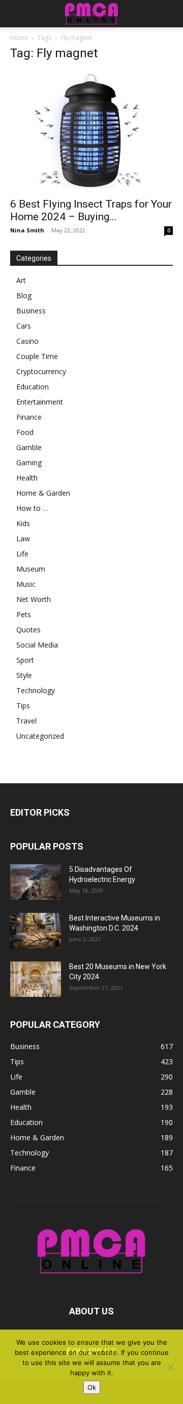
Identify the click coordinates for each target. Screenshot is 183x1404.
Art (21, 280)
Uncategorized (40, 736)
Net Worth (33, 599)
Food (25, 432)
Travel (26, 721)
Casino (27, 341)
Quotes (28, 629)
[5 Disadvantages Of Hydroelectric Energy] (35, 882)
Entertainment (39, 402)
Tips (23, 705)
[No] (170, 1367)
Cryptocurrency (41, 371)
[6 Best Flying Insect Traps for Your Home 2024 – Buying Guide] (91, 131)
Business (31, 310)
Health (27, 478)
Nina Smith (27, 230)
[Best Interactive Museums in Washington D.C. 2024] (35, 930)
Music (26, 584)
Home (19, 37)
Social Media (37, 645)
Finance (29, 417)
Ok (91, 1387)
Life (22, 553)
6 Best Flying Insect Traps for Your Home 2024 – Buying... (91, 210)
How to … (32, 508)
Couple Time (37, 356)
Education (32, 386)
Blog (24, 295)
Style (24, 675)
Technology (35, 690)
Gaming (29, 462)
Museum (30, 569)
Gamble (29, 447)
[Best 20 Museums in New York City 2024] (35, 979)
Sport (25, 660)
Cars (23, 326)
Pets (23, 614)
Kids (23, 523)
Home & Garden (43, 493)
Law (23, 538)
